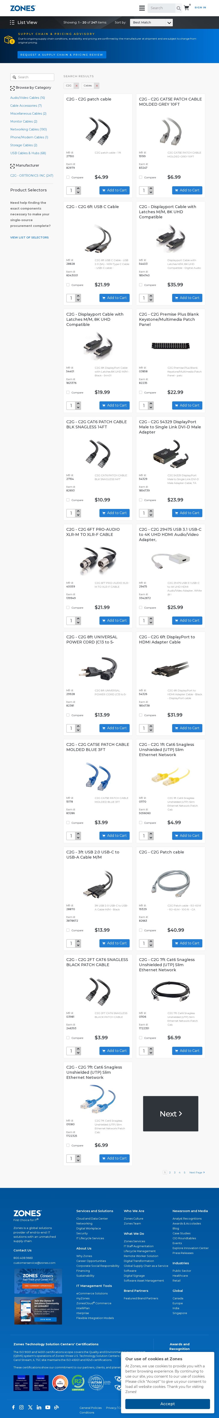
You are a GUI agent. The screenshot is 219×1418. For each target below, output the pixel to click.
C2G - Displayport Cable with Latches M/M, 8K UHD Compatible (167, 211)
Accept (167, 1404)
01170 (142, 801)
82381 (70, 705)
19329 (143, 909)
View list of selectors (29, 237)
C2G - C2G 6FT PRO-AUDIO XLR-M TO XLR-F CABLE (93, 532)
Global (178, 1291)
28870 (70, 909)
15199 (142, 156)
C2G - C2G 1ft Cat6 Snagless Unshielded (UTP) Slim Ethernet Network (166, 749)
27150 (70, 156)
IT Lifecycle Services (90, 1238)
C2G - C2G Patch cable (161, 852)
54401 (70, 371)
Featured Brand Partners (141, 1298)
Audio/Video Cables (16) (27, 98)
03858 (143, 371)
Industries (181, 1263)
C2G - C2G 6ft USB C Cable (92, 206)
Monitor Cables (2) (23, 121)
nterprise (82, 1313)
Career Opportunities (91, 1261)
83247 (143, 167)
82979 (70, 167)
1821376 (71, 382)
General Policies (91, 1407)
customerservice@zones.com (34, 1262)
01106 (142, 1016)
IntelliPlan (83, 1308)
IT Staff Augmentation (139, 1246)
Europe (178, 1303)
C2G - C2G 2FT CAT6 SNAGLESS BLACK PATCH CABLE (97, 962)
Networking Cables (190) (28, 129)
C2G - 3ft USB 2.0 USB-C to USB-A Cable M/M (92, 855)
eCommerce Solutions (92, 1293)
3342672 (145, 598)
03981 (70, 1016)
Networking (84, 1223)
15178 (69, 801)
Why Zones (84, 1256)
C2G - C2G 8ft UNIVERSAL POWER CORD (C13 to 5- (91, 640)
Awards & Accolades (187, 1223)
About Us (83, 1248)
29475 (143, 586)
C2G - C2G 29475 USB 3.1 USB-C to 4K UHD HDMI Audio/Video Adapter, (170, 534)
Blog (176, 1228)
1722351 (144, 1028)
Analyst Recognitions (187, 1218)
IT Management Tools (94, 1286)
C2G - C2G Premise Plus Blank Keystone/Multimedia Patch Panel (169, 319)
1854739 (144, 490)
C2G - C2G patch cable (88, 99)
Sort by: (133, 22)
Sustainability (85, 1275)
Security (82, 1233)
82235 (143, 382)
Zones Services (134, 1241)
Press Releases (183, 1253)
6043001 (72, 275)
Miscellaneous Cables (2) (28, 113)
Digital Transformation (139, 1261)
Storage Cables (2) (23, 145)
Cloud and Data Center (92, 1218)
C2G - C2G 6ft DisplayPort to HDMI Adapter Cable (167, 640)
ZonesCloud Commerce (93, 1303)
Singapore (180, 1313)
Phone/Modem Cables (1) (29, 137)
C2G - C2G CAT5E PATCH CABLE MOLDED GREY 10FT (170, 102)
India (176, 1308)
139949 (71, 598)
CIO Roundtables (184, 1238)
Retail (177, 1280)
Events (177, 1243)
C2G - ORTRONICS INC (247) (31, 175)
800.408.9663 (23, 1258)
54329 (143, 479)
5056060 (145, 813)
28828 (70, 263)
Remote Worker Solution (141, 1256)
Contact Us (22, 1250)
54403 (143, 263)
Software (130, 1270)
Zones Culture (133, 1218)
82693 (70, 490)
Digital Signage (134, 1275)
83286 (70, 813)
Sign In (200, 7)
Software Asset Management (144, 1280)
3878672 (72, 920)
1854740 (144, 275)
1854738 (144, 705)
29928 (70, 694)
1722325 (71, 1135)
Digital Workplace (88, 1228)
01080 (70, 1124)
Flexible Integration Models (95, 1318)
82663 (143, 920)
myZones (82, 1298)
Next (169, 1113)
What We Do (134, 1234)
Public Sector (182, 1270)
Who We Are (134, 1211)
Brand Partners (136, 1291)
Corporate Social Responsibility (97, 1265)
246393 (71, 1028)
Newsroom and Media (190, 1211)
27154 (70, 479)
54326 (143, 694)
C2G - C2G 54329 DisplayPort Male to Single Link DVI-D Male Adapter (170, 427)
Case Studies (181, 1233)
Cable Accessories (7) (26, 106)
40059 (70, 586)
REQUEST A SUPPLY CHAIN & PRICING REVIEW (62, 54)
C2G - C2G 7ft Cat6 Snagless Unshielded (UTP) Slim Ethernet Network (167, 964)
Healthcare (180, 1275)
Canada (178, 1298)
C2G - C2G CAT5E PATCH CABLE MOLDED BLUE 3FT (97, 747)
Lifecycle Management (140, 1251)
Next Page (196, 1172)
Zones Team (132, 1223)
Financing (83, 1270)
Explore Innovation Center (191, 1248)
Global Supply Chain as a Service (146, 1265)
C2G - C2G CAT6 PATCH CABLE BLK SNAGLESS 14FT (96, 424)
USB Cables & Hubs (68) (28, 153)
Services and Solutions (94, 1211)
